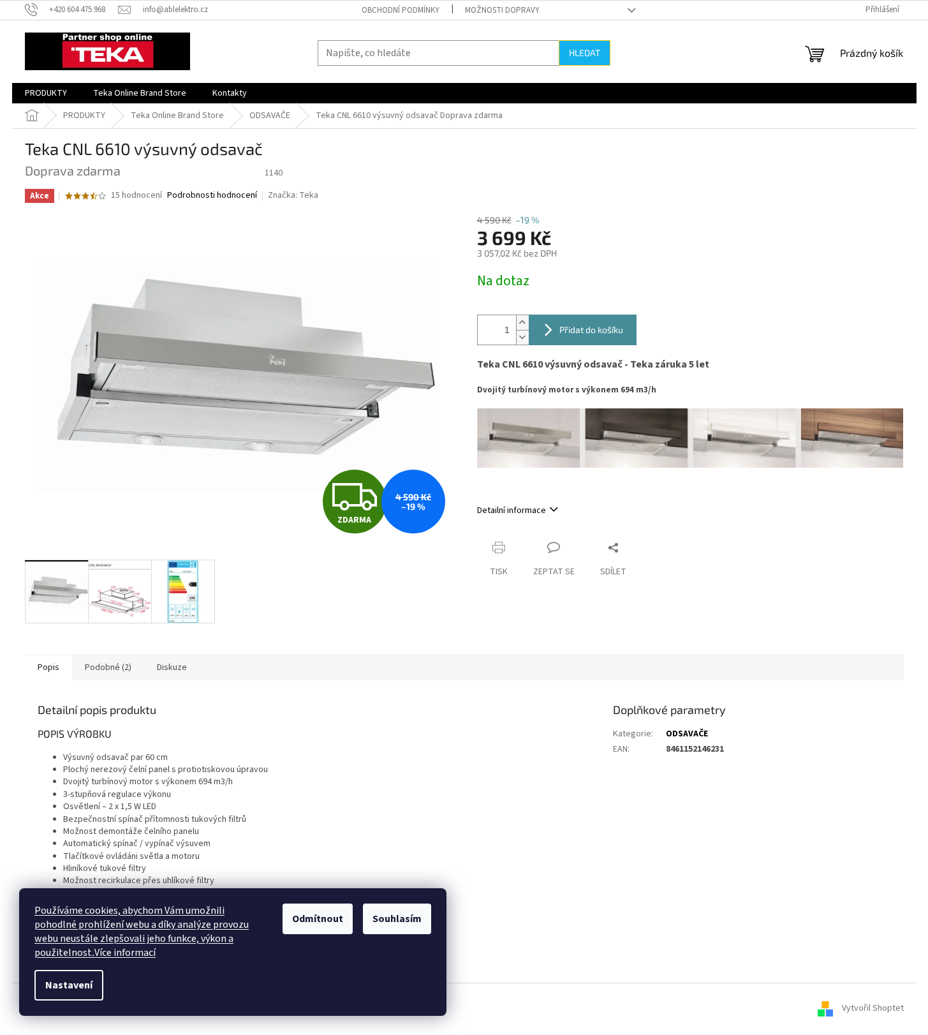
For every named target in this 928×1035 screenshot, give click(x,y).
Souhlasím (397, 919)
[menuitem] (46, 93)
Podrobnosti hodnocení (212, 196)
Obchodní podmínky (400, 10)
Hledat (584, 52)
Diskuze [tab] (172, 667)
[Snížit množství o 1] (522, 337)
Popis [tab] (48, 667)
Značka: (293, 195)
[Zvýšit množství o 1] (522, 322)
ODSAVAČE (687, 733)
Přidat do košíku (591, 329)
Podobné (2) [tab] (108, 667)
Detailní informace (511, 510)
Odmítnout (317, 919)
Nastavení (68, 985)
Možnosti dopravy (502, 10)
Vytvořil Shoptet (873, 1008)
